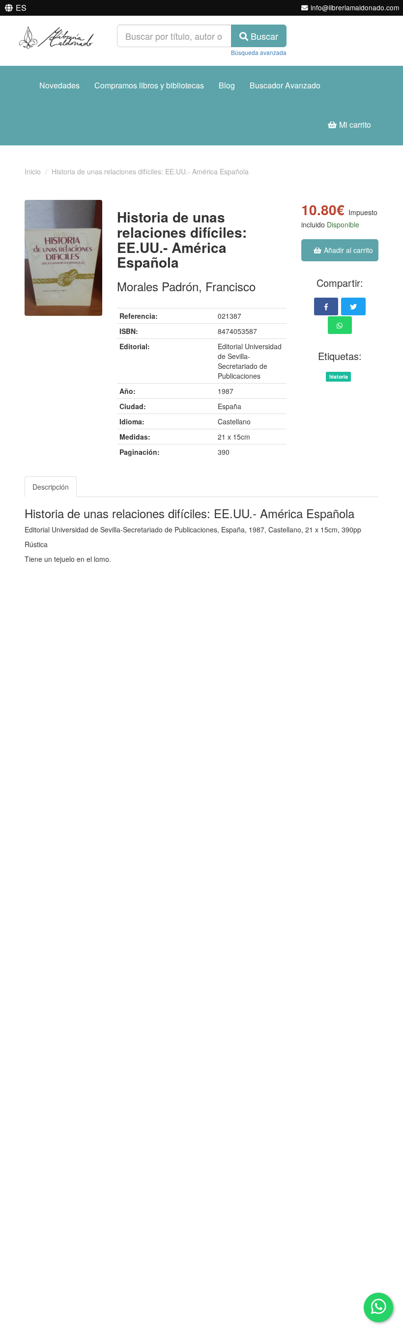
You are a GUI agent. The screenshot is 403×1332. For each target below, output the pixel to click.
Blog (227, 85)
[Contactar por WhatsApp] (378, 1307)
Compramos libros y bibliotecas (149, 85)
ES (21, 7)
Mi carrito (354, 124)
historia (338, 376)
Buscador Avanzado (285, 85)
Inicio (33, 171)
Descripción (50, 487)
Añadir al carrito (347, 250)
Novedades (59, 85)
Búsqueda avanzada (259, 52)
